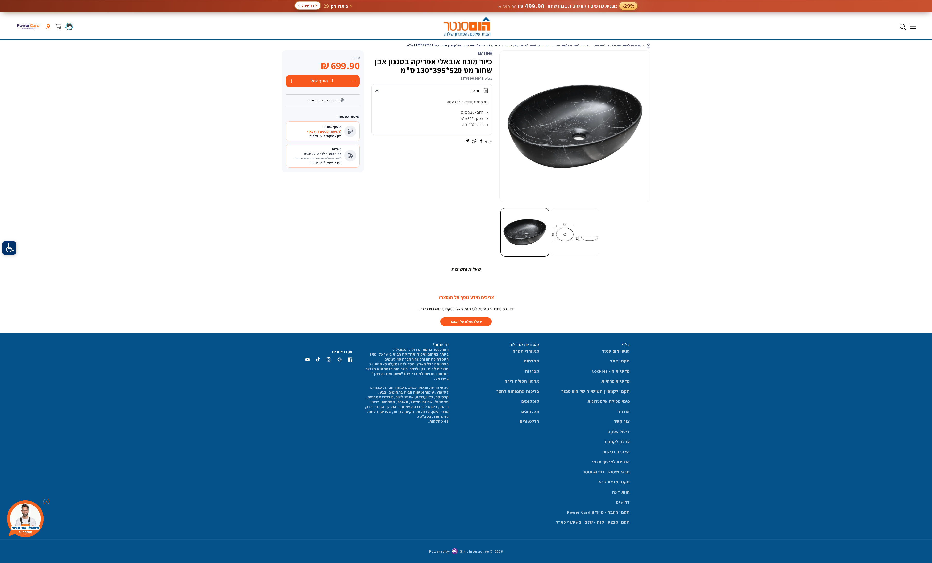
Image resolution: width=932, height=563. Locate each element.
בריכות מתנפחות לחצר (517, 391)
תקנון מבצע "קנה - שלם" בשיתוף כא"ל (593, 522)
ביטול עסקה (619, 431)
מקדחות (531, 361)
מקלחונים (530, 411)
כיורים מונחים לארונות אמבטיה (527, 45)
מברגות (532, 371)
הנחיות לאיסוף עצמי (611, 461)
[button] (913, 26)
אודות (624, 411)
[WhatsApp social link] (474, 141)
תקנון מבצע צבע (614, 482)
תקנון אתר (620, 361)
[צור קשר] (69, 26)
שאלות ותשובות (466, 269)
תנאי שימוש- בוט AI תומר (606, 472)
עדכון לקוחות (617, 441)
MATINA (485, 53)
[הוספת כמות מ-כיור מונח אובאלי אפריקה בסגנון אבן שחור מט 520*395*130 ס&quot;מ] (291, 81)
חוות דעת (621, 492)
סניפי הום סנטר (616, 351)
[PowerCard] (28, 27)
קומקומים (530, 401)
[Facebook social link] (481, 141)
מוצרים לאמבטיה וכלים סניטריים (618, 45)
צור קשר (622, 421)
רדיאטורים (529, 421)
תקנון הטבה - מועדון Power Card (598, 512)
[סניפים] (48, 27)
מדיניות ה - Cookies (611, 371)
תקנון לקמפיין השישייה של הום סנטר (595, 391)
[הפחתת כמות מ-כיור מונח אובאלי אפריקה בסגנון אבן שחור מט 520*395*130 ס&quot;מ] (354, 81)
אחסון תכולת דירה (522, 381)
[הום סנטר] (467, 26)
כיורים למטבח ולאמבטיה (572, 45)
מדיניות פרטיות (615, 381)
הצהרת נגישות (616, 451)
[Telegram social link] (467, 141)
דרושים (623, 502)
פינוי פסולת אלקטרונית (608, 401)
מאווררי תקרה (526, 351)
